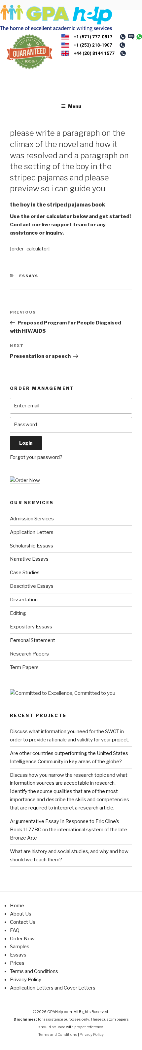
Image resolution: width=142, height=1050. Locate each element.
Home (17, 906)
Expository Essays (31, 627)
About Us (20, 914)
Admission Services (32, 519)
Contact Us (22, 922)
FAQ (14, 930)
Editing (18, 613)
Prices (17, 963)
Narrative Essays (29, 559)
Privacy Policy (25, 980)
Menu (74, 106)
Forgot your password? (36, 457)
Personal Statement (32, 640)
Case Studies (25, 573)
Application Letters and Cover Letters (52, 988)
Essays (29, 276)
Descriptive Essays (31, 586)
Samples (19, 947)
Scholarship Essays (31, 546)
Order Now (22, 939)
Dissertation (24, 600)
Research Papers (29, 654)
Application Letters (31, 532)
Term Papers (24, 667)
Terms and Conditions (34, 971)
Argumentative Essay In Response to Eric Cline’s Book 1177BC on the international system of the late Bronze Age (68, 829)
